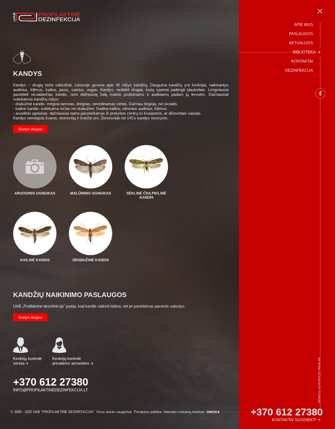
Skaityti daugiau (30, 129)
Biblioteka (304, 52)
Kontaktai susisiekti (294, 419)
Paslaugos (301, 33)
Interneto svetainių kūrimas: (184, 412)
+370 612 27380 (50, 382)
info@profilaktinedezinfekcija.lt (50, 390)
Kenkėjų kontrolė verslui (27, 360)
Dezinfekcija (299, 70)
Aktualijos (301, 43)
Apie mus (303, 24)
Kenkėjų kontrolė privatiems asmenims (71, 360)
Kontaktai (302, 61)
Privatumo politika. (148, 412)
